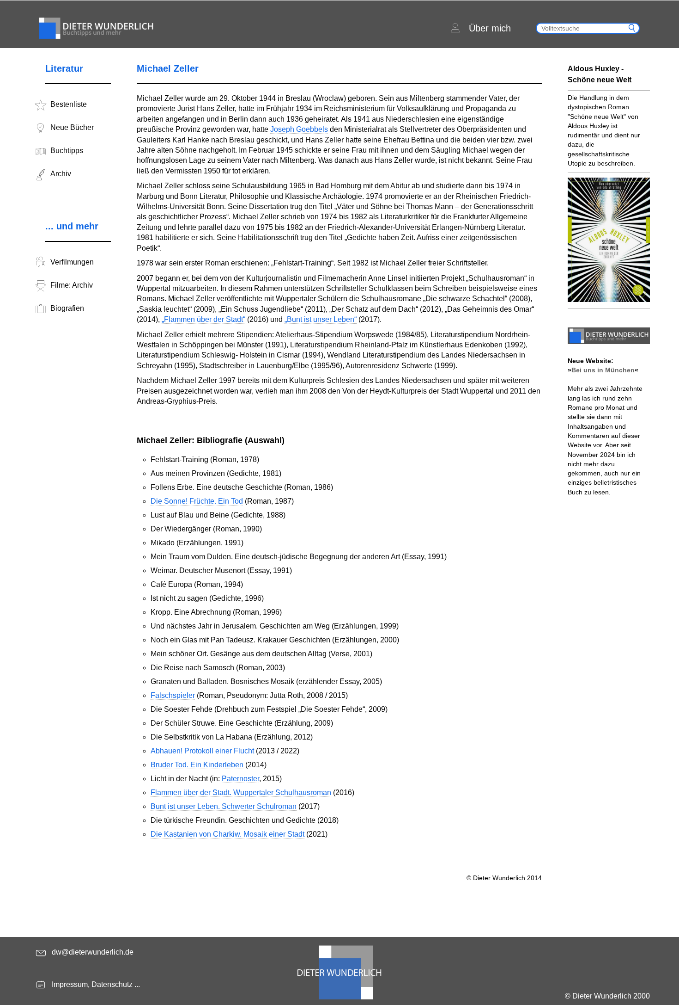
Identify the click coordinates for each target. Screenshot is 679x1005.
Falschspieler (173, 695)
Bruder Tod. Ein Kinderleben (197, 765)
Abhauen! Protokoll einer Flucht (202, 751)
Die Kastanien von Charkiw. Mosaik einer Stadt (227, 834)
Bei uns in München (603, 370)
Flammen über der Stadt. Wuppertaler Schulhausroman (241, 792)
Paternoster (240, 779)
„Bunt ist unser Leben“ (321, 319)
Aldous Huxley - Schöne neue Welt (599, 74)
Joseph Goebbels (299, 129)
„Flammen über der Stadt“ (203, 319)
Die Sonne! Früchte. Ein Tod (197, 501)
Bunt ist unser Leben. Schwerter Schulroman (224, 806)
